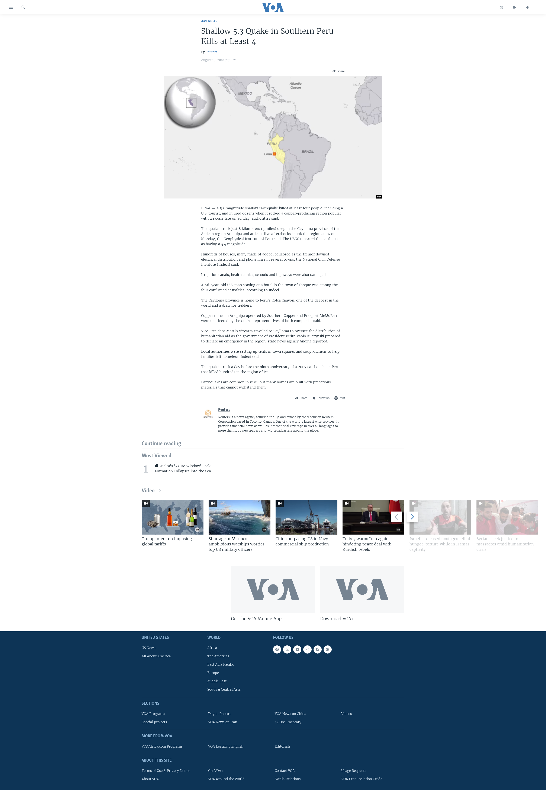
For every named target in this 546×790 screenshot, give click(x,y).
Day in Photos (219, 714)
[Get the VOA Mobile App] (273, 589)
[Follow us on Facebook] (277, 649)
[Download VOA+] (362, 589)
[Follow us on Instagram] (307, 649)
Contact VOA (285, 771)
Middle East (217, 681)
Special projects (154, 722)
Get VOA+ (215, 771)
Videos (346, 714)
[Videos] (514, 7)
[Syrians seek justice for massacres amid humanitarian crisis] (507, 517)
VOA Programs (153, 714)
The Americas (218, 656)
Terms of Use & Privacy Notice (166, 771)
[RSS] (318, 649)
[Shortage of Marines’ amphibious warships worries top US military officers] (239, 517)
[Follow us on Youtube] (297, 649)
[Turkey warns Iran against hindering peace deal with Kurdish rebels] (373, 517)
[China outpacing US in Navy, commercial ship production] (306, 517)
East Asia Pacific (220, 664)
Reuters (211, 52)
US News (148, 648)
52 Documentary (288, 722)
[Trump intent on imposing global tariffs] (172, 517)
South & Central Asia (224, 689)
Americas (209, 21)
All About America (156, 656)
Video (148, 491)
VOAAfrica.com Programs (162, 746)
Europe (213, 673)
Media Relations (288, 779)
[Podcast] (328, 649)
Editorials (282, 746)
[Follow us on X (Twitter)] (287, 649)
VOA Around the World (226, 779)
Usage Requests (353, 771)
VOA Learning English (225, 746)
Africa (212, 648)
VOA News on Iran (222, 722)
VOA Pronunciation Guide (361, 779)
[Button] (339, 71)
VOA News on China (290, 714)
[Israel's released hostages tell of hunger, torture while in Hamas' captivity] (440, 517)
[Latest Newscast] (527, 7)
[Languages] (501, 7)
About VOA (150, 779)
